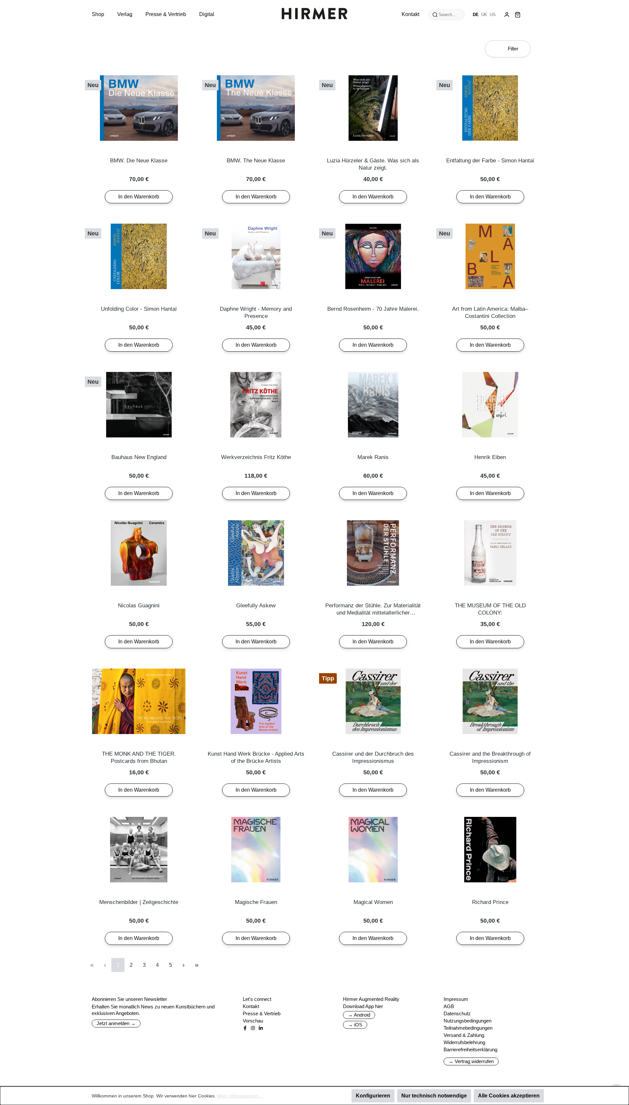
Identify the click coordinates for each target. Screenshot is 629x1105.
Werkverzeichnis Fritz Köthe (256, 457)
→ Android (359, 1015)
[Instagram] (253, 1028)
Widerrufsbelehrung (464, 1042)
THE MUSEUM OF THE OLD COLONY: (490, 609)
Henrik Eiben (490, 457)
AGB (449, 1006)
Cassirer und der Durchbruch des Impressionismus (373, 757)
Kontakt (251, 1006)
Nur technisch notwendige (434, 1095)
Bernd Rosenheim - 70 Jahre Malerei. (373, 309)
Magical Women (373, 902)
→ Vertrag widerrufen (471, 1061)
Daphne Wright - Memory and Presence (256, 312)
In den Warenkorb (138, 196)
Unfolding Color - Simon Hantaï (139, 309)
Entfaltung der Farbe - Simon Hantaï (490, 160)
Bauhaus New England (138, 457)
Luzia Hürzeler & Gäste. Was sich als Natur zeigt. (373, 164)
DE (476, 14)
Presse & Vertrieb (261, 1013)
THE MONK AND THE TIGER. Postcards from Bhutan (139, 757)
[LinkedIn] (260, 1028)
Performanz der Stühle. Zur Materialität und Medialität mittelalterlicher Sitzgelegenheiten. (373, 609)
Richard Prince (490, 902)
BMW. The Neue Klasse (256, 160)
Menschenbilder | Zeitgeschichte (138, 902)
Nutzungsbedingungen (467, 1020)
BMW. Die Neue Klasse (138, 160)
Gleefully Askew (256, 605)
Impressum (456, 999)
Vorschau (253, 1020)
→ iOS (355, 1024)
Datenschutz (457, 1013)
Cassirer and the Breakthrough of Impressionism (490, 757)
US (493, 14)
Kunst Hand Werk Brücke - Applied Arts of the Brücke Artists (256, 757)
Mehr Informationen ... (240, 1095)
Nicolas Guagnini (139, 605)
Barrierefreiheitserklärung (470, 1049)
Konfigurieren (373, 1095)
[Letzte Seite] (196, 965)
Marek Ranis (373, 457)
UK (484, 14)
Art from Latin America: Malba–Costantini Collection (490, 312)
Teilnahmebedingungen (468, 1028)
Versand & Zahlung (464, 1035)
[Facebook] (245, 1028)
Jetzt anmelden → (116, 1023)
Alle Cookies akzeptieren (509, 1095)
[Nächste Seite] (183, 965)
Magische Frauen (256, 902)
